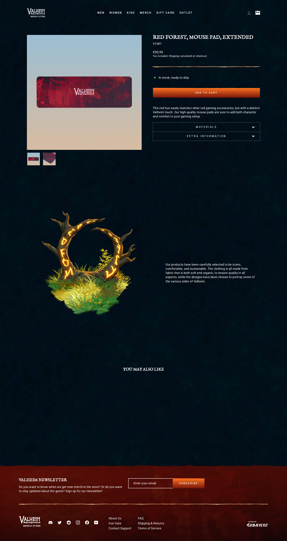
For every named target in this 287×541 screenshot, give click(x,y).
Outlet (186, 12)
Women (115, 12)
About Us (115, 518)
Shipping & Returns (151, 523)
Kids (131, 12)
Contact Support (120, 528)
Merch (145, 12)
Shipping (174, 56)
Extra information (206, 136)
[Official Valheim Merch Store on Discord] (50, 522)
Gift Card (165, 12)
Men (101, 12)
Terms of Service (149, 528)
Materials (206, 127)
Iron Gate (115, 523)
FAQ (141, 518)
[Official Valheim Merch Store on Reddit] (68, 522)
